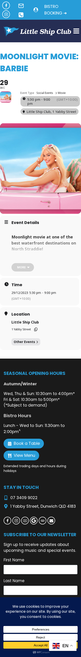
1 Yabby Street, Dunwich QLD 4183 (43, 506)
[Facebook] (6, 5)
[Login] (36, 9)
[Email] (51, 520)
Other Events (24, 342)
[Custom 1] (34, 520)
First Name (14, 560)
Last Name (14, 580)
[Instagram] (6, 14)
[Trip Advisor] (42, 520)
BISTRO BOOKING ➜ (55, 10)
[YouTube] (25, 520)
